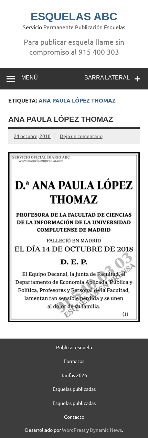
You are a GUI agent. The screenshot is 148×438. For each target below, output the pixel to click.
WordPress (73, 430)
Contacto (74, 416)
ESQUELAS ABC (74, 16)
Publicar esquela (74, 347)
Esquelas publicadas (74, 388)
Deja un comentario (81, 136)
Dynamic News (106, 430)
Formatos (74, 361)
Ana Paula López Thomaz (60, 119)
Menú (29, 78)
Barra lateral (107, 78)
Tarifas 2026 (74, 375)
